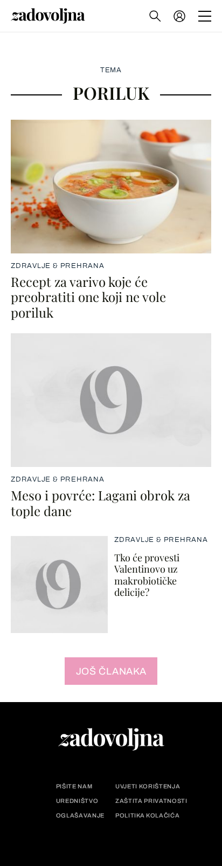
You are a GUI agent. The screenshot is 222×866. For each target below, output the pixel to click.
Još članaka (111, 671)
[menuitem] (179, 16)
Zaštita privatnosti (151, 801)
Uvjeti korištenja (147, 786)
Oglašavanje (80, 816)
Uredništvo (77, 801)
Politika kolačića (147, 816)
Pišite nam (74, 786)
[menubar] (180, 16)
